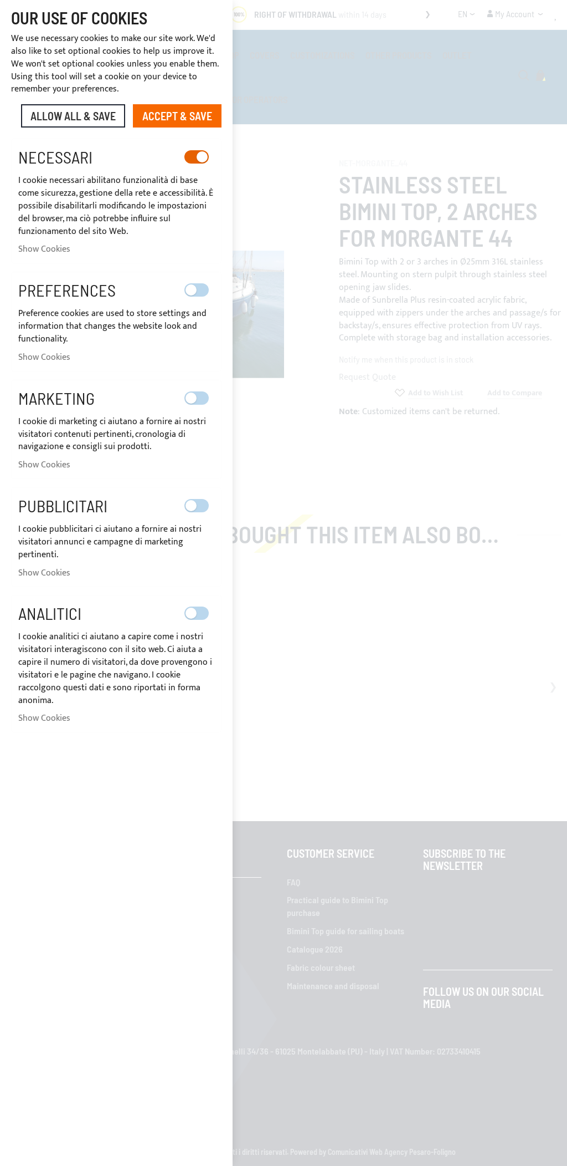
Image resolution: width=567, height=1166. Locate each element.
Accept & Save (177, 116)
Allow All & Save (73, 116)
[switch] (196, 157)
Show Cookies (44, 249)
